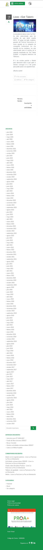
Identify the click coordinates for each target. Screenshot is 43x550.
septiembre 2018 (12, 341)
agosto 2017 (10, 372)
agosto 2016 (10, 400)
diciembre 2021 (11, 252)
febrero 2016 (10, 414)
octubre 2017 (10, 367)
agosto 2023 (10, 210)
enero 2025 (10, 170)
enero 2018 (10, 360)
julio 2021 (9, 264)
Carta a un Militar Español (14, 447)
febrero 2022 (10, 249)
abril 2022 (9, 245)
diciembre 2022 (11, 226)
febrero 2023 (10, 224)
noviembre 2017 (11, 365)
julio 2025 (9, 155)
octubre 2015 (10, 423)
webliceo (19, 80)
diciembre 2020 (11, 278)
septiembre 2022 (12, 233)
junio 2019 (10, 320)
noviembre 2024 (11, 174)
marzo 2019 (10, 327)
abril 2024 (9, 191)
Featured (9, 484)
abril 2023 (9, 219)
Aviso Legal (11, 501)
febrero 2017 (10, 386)
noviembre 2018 (11, 336)
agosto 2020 (10, 287)
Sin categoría (30, 80)
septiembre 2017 (12, 369)
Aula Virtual (10, 531)
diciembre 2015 (11, 419)
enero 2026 (10, 146)
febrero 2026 (10, 144)
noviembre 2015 (11, 421)
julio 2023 (9, 212)
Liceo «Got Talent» (23, 17)
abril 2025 (9, 163)
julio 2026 (9, 132)
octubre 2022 (10, 231)
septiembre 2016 (12, 398)
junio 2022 (10, 240)
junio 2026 (10, 134)
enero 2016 (10, 416)
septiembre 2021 (12, 259)
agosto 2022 (10, 235)
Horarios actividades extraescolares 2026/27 (20, 445)
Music (8, 486)
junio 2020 (10, 292)
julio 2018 (9, 346)
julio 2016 (9, 402)
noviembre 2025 (11, 151)
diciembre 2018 (11, 334)
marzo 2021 (10, 273)
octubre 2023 (10, 205)
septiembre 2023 (12, 207)
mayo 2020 (10, 294)
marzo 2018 (10, 355)
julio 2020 (9, 289)
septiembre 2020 (12, 285)
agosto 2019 (10, 315)
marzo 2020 (10, 299)
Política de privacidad (13, 503)
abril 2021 (9, 271)
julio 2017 (9, 374)
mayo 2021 (10, 268)
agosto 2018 (10, 343)
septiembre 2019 (12, 313)
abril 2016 (9, 409)
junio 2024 (10, 186)
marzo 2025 (10, 165)
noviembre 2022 (11, 228)
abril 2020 (9, 297)
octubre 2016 (10, 395)
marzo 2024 (10, 193)
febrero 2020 (10, 301)
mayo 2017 (10, 379)
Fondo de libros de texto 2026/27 (16, 440)
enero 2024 (10, 198)
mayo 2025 (10, 160)
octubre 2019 (10, 311)
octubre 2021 (10, 257)
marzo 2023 (10, 221)
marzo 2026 (10, 141)
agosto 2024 (10, 181)
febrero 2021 (10, 275)
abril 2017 (9, 381)
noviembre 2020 (11, 280)
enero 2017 (10, 388)
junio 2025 (10, 158)
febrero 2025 (10, 167)
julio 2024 (9, 184)
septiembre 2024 (12, 179)
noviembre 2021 (11, 254)
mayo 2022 (10, 242)
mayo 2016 (10, 407)
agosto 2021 (10, 261)
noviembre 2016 (11, 393)
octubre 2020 (10, 282)
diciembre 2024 (11, 172)
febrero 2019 (10, 329)
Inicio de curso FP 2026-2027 (15, 438)
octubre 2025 (10, 153)
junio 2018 (10, 348)
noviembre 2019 (11, 308)
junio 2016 (10, 405)
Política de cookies (13, 505)
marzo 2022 (10, 247)
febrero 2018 (10, 358)
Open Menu (18, 3)
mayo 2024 (10, 188)
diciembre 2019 (11, 306)
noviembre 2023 (11, 203)
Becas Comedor (11, 443)
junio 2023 (10, 214)
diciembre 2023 (11, 200)
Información (21, 463)
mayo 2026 (10, 137)
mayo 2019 (10, 322)
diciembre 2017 (11, 362)
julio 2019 (9, 318)
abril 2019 (9, 325)
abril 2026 (9, 139)
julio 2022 (9, 238)
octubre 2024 (10, 177)
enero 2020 (10, 304)
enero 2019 (10, 332)
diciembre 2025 (11, 148)
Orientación (15, 459)
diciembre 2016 (11, 390)
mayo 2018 (10, 351)
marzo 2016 (10, 412)
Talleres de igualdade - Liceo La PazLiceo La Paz (20, 470)
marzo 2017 (10, 383)
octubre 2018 (10, 339)
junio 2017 (10, 376)
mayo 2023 (10, 217)
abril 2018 (9, 353)
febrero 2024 (10, 195)
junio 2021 (10, 266)
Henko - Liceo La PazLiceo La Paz (16, 474)
